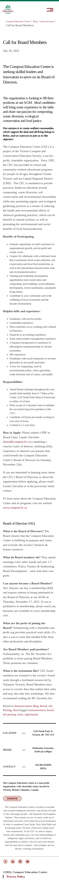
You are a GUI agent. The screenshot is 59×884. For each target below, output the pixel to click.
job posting (9, 714)
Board (43, 706)
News (16, 710)
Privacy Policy (16, 876)
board (50, 710)
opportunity (31, 714)
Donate (12, 798)
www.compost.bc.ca (15, 507)
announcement (37, 710)
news (20, 714)
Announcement (23, 706)
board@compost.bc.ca (17, 441)
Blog (36, 706)
